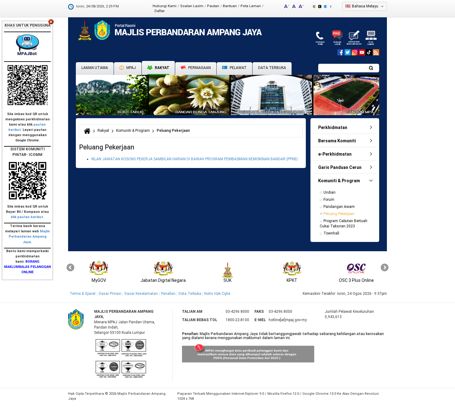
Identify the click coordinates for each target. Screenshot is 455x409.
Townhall (331, 233)
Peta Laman (250, 6)
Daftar (159, 11)
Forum (328, 199)
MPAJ (130, 68)
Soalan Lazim (191, 6)
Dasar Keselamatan (141, 293)
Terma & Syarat (83, 293)
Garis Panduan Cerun (340, 167)
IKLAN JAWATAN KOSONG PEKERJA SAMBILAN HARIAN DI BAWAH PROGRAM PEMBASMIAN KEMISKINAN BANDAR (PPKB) (194, 159)
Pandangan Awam (339, 207)
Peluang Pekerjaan (338, 214)
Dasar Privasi (110, 293)
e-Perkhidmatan (335, 154)
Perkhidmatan (332, 127)
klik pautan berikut (27, 217)
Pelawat (238, 68)
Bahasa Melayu (365, 6)
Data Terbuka (272, 68)
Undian (329, 192)
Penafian (168, 293)
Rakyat (161, 68)
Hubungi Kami (164, 6)
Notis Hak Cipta (217, 293)
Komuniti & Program (133, 130)
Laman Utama (94, 68)
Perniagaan (199, 68)
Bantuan (230, 6)
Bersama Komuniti (337, 140)
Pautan (213, 6)
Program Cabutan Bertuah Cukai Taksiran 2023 (344, 223)
